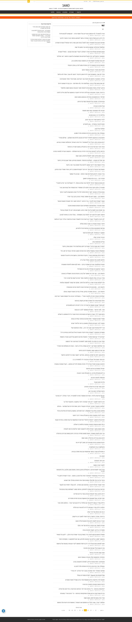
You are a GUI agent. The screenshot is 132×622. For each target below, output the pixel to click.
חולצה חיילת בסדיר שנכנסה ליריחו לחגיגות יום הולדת (89, 507)
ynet (103, 35)
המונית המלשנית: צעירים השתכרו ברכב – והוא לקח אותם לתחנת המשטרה (83, 264)
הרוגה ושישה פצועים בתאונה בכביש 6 (94, 584)
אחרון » (63, 610)
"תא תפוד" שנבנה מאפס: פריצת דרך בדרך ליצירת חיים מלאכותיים (85, 305)
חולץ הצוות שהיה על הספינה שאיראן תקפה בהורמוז (90, 300)
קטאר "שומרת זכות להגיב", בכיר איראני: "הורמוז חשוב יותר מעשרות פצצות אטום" (81, 201)
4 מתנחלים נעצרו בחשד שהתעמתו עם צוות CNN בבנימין (88, 451)
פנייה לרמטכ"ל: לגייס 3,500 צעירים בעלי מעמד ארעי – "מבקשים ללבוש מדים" (82, 33)
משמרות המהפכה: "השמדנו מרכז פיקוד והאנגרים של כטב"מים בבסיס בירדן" (82, 332)
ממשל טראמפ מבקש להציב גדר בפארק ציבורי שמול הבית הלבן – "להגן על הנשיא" (81, 534)
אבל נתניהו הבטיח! (99, 106)
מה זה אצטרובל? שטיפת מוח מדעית (94, 548)
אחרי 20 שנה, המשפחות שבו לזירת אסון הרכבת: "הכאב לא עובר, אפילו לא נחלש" (81, 74)
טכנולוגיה (91, 207)
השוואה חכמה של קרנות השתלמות (68, 17)
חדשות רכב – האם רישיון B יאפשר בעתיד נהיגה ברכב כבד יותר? (86, 196)
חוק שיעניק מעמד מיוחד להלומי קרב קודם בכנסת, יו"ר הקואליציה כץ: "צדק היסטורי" (80, 183)
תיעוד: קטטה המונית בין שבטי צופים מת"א (92, 224)
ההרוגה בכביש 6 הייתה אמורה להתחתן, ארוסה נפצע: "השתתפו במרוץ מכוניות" (82, 489)
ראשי (90, 1)
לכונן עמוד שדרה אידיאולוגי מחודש (94, 386)
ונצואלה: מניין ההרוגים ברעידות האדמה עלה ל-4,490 (89, 133)
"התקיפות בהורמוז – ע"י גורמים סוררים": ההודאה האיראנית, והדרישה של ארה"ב (82, 589)
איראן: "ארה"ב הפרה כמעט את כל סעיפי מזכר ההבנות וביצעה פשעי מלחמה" (83, 88)
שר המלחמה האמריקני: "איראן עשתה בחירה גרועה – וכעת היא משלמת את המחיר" (81, 346)
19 (90, 610)
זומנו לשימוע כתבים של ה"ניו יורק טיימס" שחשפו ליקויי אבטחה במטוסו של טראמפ (81, 543)
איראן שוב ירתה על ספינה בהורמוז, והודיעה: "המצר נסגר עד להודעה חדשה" (83, 355)
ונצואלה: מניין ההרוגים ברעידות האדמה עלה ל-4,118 (89, 566)
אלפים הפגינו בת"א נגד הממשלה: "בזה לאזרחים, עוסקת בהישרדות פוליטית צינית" (81, 411)
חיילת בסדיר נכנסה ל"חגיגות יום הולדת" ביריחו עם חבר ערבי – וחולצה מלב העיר (81, 503)
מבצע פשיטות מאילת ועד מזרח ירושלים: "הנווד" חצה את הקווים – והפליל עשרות (81, 52)
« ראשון (102, 610)
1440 (66, 5)
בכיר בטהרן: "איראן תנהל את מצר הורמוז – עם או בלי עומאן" (87, 174)
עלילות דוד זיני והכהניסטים (97, 115)
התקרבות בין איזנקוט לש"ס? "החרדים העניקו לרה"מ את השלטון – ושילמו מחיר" (82, 138)
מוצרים (71, 12)
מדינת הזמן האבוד (99, 382)
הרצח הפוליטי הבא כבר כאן (97, 391)
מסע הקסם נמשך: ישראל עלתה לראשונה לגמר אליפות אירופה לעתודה (84, 429)
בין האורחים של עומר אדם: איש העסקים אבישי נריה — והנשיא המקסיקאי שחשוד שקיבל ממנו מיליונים (41, 36)
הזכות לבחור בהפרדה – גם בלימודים (94, 124)
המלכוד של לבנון (100, 128)
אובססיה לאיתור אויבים (98, 377)
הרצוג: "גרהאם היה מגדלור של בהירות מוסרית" (91, 269)
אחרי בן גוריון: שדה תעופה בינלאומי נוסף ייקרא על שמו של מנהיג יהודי (84, 278)
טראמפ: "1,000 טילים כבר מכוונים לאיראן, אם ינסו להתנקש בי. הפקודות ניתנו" (82, 539)
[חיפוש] (28, 1)
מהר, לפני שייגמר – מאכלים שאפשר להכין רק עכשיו (89, 310)
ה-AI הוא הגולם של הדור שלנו (96, 512)
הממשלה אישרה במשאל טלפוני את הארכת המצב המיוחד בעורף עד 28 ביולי (83, 251)
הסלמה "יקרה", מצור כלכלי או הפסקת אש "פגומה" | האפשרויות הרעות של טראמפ (81, 602)
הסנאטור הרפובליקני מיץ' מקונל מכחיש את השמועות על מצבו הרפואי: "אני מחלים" (81, 56)
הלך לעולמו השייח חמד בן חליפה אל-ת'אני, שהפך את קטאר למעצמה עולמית (82, 282)
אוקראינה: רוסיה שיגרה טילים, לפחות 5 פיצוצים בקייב (89, 562)
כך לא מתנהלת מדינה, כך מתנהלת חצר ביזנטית (91, 373)
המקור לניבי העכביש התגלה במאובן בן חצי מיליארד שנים (88, 323)
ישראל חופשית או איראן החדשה (95, 368)
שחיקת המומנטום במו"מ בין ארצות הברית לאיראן (90, 228)
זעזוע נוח (102, 456)
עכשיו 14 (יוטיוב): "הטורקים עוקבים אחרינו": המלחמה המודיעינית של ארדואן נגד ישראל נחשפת (40, 41)
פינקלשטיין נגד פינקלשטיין (97, 447)
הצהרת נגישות (30, 619)
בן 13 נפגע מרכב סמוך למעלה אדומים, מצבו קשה (90, 156)
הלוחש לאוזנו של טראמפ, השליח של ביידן (92, 260)
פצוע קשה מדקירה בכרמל (97, 552)
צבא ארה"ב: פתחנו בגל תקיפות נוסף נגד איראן (91, 101)
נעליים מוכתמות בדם (99, 242)
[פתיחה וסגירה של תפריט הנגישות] (3, 611)
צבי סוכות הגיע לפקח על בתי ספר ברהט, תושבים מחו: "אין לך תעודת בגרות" (82, 210)
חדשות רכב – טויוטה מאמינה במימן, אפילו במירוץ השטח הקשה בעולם (84, 291)
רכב (92, 180)
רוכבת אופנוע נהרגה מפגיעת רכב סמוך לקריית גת (90, 442)
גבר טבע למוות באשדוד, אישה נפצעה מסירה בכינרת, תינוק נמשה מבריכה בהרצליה (80, 433)
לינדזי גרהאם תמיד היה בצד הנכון (95, 119)
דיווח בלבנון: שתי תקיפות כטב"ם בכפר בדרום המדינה (89, 494)
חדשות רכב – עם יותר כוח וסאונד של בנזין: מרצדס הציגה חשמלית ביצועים (83, 273)
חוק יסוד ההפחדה (99, 460)
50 (69, 610)
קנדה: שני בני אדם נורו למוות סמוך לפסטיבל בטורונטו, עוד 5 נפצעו (85, 341)
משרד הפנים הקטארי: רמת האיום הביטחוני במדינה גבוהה (88, 319)
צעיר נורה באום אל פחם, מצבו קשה (94, 598)
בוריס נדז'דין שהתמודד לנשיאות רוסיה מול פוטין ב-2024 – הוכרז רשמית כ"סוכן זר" (81, 476)
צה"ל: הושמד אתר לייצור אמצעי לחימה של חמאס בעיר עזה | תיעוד (85, 165)
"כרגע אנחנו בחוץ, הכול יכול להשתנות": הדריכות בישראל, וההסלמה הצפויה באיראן (81, 142)
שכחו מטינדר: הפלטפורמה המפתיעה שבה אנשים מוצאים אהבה (86, 205)
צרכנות (58, 12)
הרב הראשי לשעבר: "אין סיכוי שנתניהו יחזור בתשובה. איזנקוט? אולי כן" (84, 402)
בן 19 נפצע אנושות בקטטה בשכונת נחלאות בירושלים (89, 424)
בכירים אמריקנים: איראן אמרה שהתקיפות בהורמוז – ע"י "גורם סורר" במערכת (82, 593)
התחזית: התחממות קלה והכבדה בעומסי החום (91, 557)
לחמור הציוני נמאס (99, 465)
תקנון (40, 619)
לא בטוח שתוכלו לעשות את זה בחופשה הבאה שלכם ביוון (88, 61)
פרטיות (36, 619)
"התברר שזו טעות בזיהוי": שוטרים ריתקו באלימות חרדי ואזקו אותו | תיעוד (83, 246)
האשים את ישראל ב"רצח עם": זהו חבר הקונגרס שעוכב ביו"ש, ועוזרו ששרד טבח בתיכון (80, 169)
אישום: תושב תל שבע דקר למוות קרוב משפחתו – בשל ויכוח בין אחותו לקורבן (82, 214)
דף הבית (101, 22)
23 (79, 610)
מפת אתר (85, 1)
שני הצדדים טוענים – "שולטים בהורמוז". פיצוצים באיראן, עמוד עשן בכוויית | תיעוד (81, 160)
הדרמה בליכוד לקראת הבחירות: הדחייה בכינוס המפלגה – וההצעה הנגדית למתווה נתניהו (79, 151)
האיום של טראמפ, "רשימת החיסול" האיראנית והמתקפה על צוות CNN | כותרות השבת (80, 420)
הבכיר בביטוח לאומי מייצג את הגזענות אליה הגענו (90, 521)
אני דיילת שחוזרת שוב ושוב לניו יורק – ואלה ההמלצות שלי (88, 328)
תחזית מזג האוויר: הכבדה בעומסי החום (93, 70)
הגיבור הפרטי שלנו (99, 237)
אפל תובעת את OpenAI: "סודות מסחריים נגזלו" (91, 575)
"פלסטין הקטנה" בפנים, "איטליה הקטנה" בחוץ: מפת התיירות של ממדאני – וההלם (81, 406)
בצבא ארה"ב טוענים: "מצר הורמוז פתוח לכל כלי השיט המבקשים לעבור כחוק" (82, 192)
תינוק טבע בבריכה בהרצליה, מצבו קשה (93, 438)
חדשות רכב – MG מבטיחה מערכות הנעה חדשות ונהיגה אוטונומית (86, 287)
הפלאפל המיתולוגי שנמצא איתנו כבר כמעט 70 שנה (90, 47)
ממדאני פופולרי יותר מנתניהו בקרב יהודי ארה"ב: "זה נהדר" (88, 571)
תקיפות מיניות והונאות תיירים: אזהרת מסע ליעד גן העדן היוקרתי (86, 65)
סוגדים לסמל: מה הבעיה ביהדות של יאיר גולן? (91, 525)
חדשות (79, 12)
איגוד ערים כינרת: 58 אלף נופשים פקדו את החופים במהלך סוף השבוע (84, 480)
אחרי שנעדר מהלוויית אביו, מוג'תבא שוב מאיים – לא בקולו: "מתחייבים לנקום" (82, 485)
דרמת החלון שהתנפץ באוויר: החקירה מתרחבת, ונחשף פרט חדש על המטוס (83, 255)
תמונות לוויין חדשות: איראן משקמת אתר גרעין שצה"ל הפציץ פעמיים (85, 580)
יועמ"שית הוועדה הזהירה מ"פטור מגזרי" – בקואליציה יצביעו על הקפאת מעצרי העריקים (80, 296)
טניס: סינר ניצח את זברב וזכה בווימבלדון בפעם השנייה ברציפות (86, 147)
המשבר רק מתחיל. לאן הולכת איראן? (94, 233)
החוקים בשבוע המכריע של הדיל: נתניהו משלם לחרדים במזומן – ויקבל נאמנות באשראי (79, 364)
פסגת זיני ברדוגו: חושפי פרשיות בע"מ (94, 530)
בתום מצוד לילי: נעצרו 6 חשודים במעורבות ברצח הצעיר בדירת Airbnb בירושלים (81, 314)
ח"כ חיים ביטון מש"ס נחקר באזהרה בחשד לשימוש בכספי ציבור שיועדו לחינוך (82, 38)
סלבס (52, 12)
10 (95, 610)
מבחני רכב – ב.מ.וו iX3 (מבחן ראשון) (94, 178)
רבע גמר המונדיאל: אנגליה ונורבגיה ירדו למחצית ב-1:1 (89, 359)
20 (88, 610)
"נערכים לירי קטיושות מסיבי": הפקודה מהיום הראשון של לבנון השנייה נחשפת (82, 337)
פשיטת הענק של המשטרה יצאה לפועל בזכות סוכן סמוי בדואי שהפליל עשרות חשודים (80, 42)
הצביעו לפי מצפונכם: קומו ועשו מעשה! (93, 110)
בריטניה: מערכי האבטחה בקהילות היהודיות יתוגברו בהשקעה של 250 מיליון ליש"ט (81, 92)
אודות (43, 619)
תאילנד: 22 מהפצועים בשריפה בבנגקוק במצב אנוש (90, 97)
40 (72, 610)
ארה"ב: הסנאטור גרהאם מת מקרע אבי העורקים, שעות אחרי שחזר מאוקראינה (82, 79)
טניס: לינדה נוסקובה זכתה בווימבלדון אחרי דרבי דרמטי (89, 415)
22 (82, 610)
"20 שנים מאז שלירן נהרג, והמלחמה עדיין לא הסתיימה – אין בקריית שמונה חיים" (81, 83)
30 (75, 610)
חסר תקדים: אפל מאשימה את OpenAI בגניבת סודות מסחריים (86, 498)
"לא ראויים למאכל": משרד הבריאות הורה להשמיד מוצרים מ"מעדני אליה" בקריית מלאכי (79, 219)
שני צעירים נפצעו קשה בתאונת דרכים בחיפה (92, 350)
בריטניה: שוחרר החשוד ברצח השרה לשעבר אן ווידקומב (88, 516)
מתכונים (65, 12)
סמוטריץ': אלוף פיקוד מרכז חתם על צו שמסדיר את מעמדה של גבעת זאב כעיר (82, 187)
